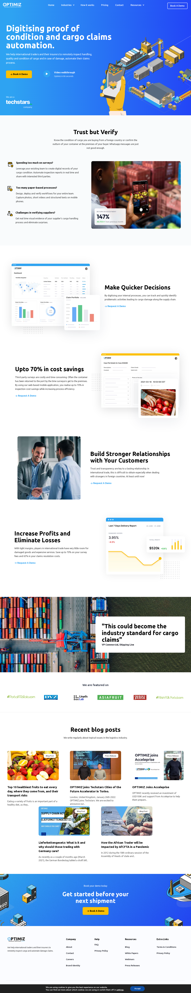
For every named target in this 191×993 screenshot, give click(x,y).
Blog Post (50, 756)
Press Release (110, 756)
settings (120, 990)
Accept (137, 988)
